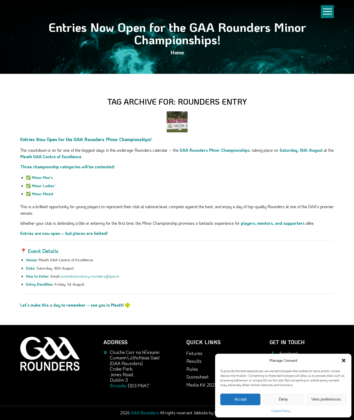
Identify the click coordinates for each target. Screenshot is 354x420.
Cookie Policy (280, 411)
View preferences (326, 399)
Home (177, 52)
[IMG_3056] (177, 121)
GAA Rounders (145, 412)
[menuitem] (327, 14)
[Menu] (327, 16)
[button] (343, 360)
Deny (283, 399)
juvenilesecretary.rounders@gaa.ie (89, 276)
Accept (240, 399)
